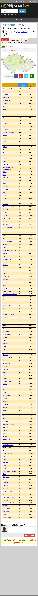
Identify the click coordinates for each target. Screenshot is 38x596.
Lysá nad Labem (7, 227)
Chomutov (6, 123)
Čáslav (5, 442)
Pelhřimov (6, 326)
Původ (25, 40)
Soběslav (5, 485)
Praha (11, 46)
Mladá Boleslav (7, 291)
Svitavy (5, 267)
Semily (5, 372)
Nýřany (5, 253)
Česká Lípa (6, 118)
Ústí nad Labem (7, 144)
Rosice (5, 479)
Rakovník (5, 106)
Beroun (5, 152)
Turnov (5, 288)
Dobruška (5, 215)
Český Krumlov (7, 453)
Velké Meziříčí (7, 506)
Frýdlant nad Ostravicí (9, 471)
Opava (5, 398)
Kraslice (5, 407)
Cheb (4, 175)
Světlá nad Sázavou (8, 448)
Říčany (5, 172)
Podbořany (6, 369)
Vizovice (5, 413)
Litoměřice (6, 129)
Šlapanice (5, 421)
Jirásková (15, 35)
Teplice (5, 158)
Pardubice (6, 97)
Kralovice (5, 410)
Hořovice (5, 244)
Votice (4, 375)
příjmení (7, 14)
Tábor (4, 247)
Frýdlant (5, 500)
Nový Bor (5, 270)
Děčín (4, 155)
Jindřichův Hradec (8, 445)
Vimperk (5, 329)
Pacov (4, 468)
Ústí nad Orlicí (7, 178)
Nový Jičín (6, 511)
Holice (4, 308)
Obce (3, 46)
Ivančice (5, 352)
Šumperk (5, 462)
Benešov (5, 149)
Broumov (5, 224)
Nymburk (5, 210)
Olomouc (5, 189)
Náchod (5, 91)
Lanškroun (6, 103)
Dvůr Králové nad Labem (10, 294)
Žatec (4, 256)
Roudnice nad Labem (9, 132)
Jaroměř (5, 198)
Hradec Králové (7, 100)
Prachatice (6, 488)
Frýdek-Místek (7, 509)
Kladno (5, 109)
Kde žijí (4, 40)
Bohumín (5, 427)
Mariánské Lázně (8, 360)
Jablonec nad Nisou (8, 262)
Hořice (5, 494)
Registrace (33, 1)
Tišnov (5, 311)
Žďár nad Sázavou (8, 297)
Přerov (5, 430)
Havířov (5, 320)
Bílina (4, 285)
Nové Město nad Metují (9, 250)
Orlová (5, 366)
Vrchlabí (5, 337)
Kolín (4, 161)
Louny (4, 115)
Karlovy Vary (6, 218)
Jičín (4, 180)
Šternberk (5, 482)
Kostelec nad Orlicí (8, 314)
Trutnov (5, 112)
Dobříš (5, 389)
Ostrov (5, 282)
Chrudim (5, 94)
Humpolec (6, 477)
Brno (4, 126)
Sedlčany (5, 135)
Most (4, 183)
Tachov (5, 387)
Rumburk (5, 221)
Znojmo (5, 346)
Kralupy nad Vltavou (8, 233)
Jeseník (5, 343)
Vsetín (4, 465)
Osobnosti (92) (6, 43)
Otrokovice (6, 404)
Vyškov (5, 459)
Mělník (5, 323)
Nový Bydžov (6, 305)
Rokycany (5, 299)
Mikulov (5, 433)
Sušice (5, 514)
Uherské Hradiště (8, 334)
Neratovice (6, 331)
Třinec (4, 474)
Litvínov (5, 212)
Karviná (5, 273)
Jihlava (5, 384)
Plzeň (4, 141)
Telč (4, 302)
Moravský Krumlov (8, 424)
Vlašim (5, 238)
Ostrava (5, 195)
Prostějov (5, 349)
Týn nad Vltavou (7, 381)
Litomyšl (5, 317)
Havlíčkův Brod (7, 259)
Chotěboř (5, 186)
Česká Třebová (7, 491)
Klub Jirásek (18, 43)
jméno (14, 14)
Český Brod (6, 276)
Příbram (5, 230)
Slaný (4, 192)
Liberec (5, 138)
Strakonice (6, 401)
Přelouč (5, 201)
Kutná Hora (6, 236)
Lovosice (5, 204)
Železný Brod (7, 439)
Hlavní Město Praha (8, 89)
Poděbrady (6, 265)
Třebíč (5, 340)
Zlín (4, 456)
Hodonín (5, 279)
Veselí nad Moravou (8, 497)
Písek (4, 378)
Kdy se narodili (15, 40)
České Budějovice (8, 241)
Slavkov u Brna (7, 419)
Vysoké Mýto (6, 395)
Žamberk (5, 164)
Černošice (6, 120)
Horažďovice (6, 363)
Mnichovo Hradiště (8, 357)
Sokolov (5, 147)
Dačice (5, 436)
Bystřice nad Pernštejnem (10, 503)
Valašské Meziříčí (8, 517)
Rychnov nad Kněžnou (9, 207)
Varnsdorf (5, 450)
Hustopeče (6, 416)
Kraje (7, 46)
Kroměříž (5, 355)
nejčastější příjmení (21, 32)
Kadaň (5, 392)
